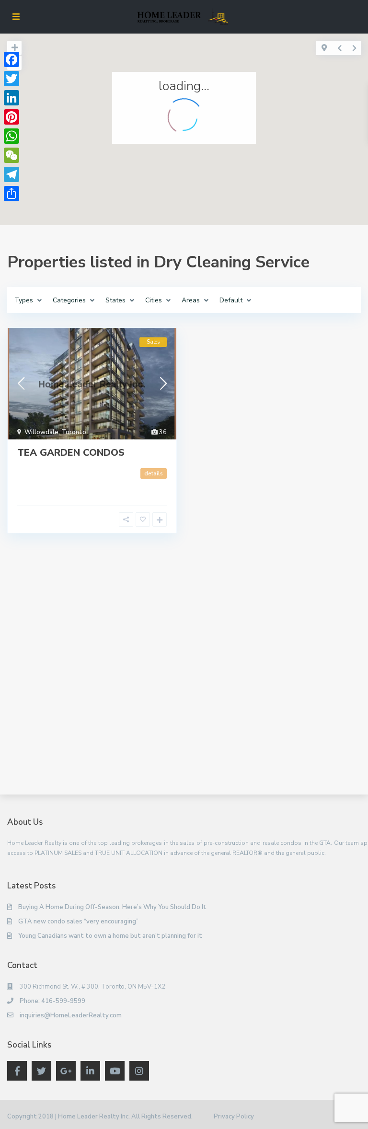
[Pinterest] (11, 117)
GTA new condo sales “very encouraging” (78, 921)
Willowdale (41, 432)
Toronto (73, 432)
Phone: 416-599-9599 (52, 1001)
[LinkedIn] (11, 97)
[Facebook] (11, 59)
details (153, 473)
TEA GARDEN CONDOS (71, 452)
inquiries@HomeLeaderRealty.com (71, 1015)
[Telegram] (11, 174)
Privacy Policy (234, 1116)
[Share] (11, 193)
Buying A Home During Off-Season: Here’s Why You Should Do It (112, 907)
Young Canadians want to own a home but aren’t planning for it (110, 936)
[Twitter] (11, 78)
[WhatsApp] (11, 136)
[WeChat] (11, 155)
